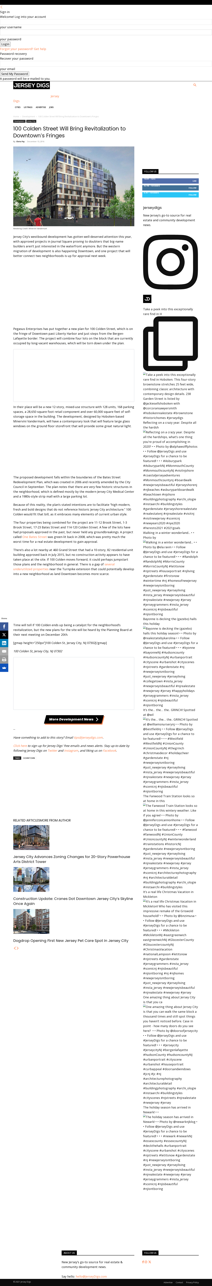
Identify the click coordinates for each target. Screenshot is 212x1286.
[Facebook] (143, 1262)
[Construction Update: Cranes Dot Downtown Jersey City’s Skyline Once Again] (73, 879)
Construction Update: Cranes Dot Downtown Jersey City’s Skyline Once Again (73, 901)
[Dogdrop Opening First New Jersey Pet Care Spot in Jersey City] (73, 921)
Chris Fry (20, 141)
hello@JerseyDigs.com (91, 1276)
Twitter (52, 750)
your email (7, 69)
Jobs (51, 107)
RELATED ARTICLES (26, 820)
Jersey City (31, 121)
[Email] (4, 651)
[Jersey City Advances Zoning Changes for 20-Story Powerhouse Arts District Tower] (73, 837)
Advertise (41, 107)
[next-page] (17, 948)
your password (10, 39)
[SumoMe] (4, 668)
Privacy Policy (192, 1282)
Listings (28, 107)
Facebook (109, 750)
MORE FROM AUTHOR (55, 820)
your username (11, 27)
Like (194, 181)
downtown (29, 758)
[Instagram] (146, 1262)
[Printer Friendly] (4, 659)
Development (28, 116)
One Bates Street (34, 537)
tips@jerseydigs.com (88, 737)
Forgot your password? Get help (23, 49)
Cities (18, 107)
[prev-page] (14, 948)
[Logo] (31, 88)
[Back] (1, 7)
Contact (179, 1282)
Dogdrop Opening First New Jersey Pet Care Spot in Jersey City (70, 940)
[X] (4, 635)
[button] (195, 85)
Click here (20, 746)
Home (16, 116)
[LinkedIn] (4, 643)
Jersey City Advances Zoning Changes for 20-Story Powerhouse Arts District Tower (71, 859)
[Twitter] (150, 1262)
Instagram (71, 750)
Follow (192, 188)
